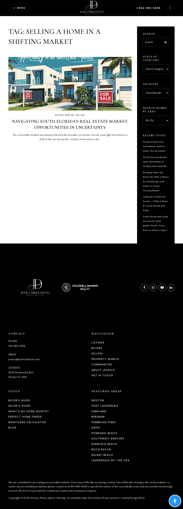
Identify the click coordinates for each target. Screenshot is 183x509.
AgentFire (139, 498)
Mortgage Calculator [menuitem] (27, 422)
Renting (70, 115)
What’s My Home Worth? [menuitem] (28, 411)
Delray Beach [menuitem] (102, 455)
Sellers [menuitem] (97, 353)
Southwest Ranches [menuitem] (108, 438)
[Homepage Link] (91, 8)
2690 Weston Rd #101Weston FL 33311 (21, 375)
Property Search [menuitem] (105, 359)
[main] (91, 121)
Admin (51, 498)
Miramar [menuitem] (98, 416)
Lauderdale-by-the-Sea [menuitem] (111, 460)
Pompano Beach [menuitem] (104, 433)
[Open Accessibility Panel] (175, 501)
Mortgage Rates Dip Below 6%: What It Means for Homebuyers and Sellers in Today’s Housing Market (156, 181)
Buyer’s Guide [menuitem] (19, 400)
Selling (80, 115)
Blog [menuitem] (12, 427)
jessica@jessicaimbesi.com (24, 359)
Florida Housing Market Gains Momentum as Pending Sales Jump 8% (155, 161)
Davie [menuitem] (96, 427)
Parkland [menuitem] (99, 411)
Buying (59, 115)
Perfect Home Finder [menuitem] (25, 416)
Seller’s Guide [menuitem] (19, 406)
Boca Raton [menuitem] (101, 449)
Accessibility (74, 498)
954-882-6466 (149, 8)
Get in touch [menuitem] (102, 375)
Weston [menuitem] (98, 400)
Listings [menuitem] (98, 342)
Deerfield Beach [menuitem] (104, 444)
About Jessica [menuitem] (103, 370)
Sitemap (61, 498)
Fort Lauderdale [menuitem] (105, 406)
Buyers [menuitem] (97, 348)
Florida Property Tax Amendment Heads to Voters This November (154, 146)
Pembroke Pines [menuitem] (104, 422)
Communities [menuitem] (102, 364)
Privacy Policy (39, 498)
